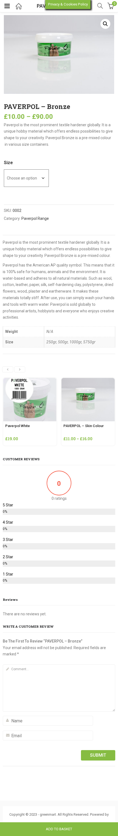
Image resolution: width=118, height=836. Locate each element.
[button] (105, 24)
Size (8, 162)
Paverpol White (17, 426)
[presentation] (7, 369)
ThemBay (59, 820)
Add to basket (59, 829)
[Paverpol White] (30, 381)
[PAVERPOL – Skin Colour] (88, 381)
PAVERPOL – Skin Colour (83, 426)
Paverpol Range (35, 218)
